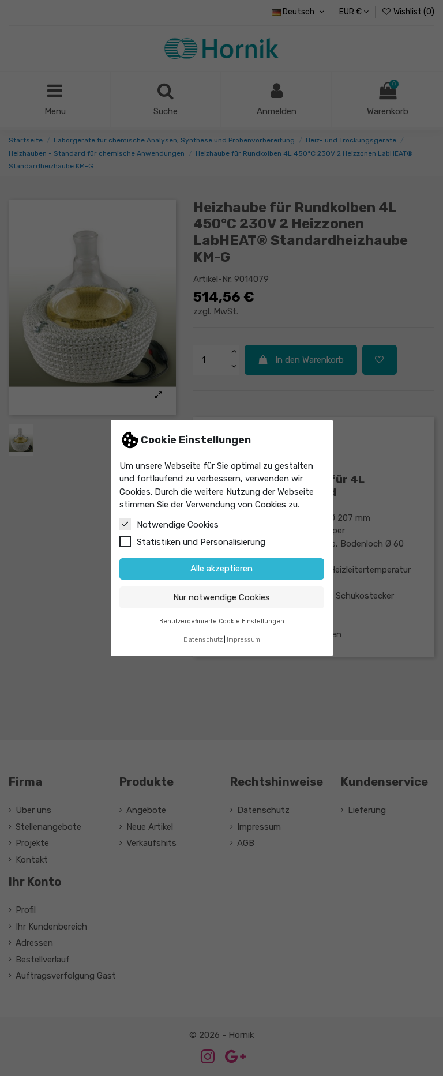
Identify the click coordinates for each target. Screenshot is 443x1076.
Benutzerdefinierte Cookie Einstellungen (221, 621)
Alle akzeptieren (221, 568)
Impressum (243, 640)
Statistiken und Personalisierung (201, 542)
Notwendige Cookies (178, 525)
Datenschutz (203, 640)
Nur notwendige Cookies (221, 597)
